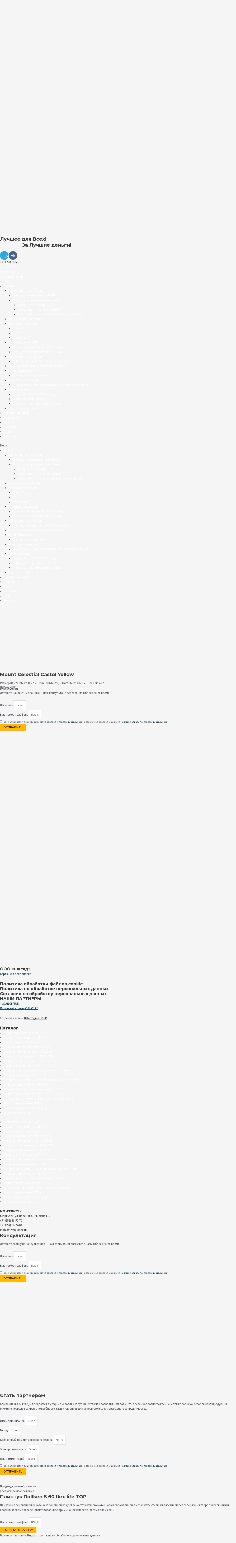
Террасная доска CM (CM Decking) (25, 1108)
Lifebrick (18, 328)
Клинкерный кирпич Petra (21, 1042)
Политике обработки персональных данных (144, 721)
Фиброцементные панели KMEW (39, 309)
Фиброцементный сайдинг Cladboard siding (41, 361)
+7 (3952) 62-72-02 (11, 1225)
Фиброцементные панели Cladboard (37, 295)
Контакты (10, 436)
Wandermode (21, 338)
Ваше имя (6, 705)
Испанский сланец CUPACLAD (19, 1008)
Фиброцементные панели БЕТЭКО (26, 1084)
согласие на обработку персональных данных (58, 721)
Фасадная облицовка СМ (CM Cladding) (28, 1051)
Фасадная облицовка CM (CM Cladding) (37, 347)
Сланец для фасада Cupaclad (31, 375)
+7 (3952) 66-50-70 (11, 262)
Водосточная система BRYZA (22, 1103)
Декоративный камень (23, 324)
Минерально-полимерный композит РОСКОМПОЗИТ (38, 1098)
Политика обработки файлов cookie (41, 983)
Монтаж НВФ (11, 418)
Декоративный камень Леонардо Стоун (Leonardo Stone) (50, 385)
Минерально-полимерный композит (37, 403)
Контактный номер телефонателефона (26, 1440)
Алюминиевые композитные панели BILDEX (37, 366)
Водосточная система (22, 408)
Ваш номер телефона (14, 714)
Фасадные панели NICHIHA (35, 305)
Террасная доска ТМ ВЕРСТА (30, 399)
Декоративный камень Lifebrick (24, 1037)
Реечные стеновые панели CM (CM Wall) (38, 352)
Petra (16, 333)
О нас (6, 432)
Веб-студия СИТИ (35, 1018)
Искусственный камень (23, 380)
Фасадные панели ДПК (23, 342)
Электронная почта (13, 1449)
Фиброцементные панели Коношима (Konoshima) (49, 314)
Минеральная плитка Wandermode (26, 1047)
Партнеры (10, 427)
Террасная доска (19, 389)
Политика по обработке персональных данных (54, 988)
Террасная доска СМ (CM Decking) (34, 394)
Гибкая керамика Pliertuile (26, 319)
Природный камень (21, 371)
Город (4, 1430)
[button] (9, 272)
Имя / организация (12, 1421)
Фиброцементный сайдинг (26, 356)
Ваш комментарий (12, 1459)
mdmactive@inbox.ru (13, 1230)
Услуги (7, 422)
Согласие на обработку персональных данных (53, 993)
